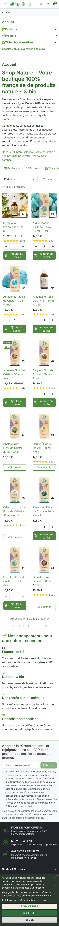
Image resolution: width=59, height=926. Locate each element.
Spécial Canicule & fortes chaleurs (23, 48)
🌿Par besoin (10, 29)
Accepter (29, 913)
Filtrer (48, 179)
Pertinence (10, 179)
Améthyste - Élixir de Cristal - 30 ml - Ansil (44, 300)
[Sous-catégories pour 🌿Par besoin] (55, 29)
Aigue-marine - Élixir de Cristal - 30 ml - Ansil (43, 226)
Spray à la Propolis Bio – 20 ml (13, 226)
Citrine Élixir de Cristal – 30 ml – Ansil (43, 447)
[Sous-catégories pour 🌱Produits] (55, 35)
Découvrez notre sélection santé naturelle (27, 152)
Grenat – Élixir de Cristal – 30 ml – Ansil (43, 581)
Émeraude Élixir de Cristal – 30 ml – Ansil (44, 511)
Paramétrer (29, 906)
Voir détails (15, 467)
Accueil (8, 22)
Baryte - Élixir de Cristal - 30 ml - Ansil (43, 374)
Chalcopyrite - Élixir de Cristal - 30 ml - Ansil (13, 447)
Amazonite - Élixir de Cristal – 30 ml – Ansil (14, 300)
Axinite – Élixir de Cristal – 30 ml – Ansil (14, 374)
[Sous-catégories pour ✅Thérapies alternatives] (55, 42)
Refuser (29, 919)
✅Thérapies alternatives (17, 42)
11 (39, 626)
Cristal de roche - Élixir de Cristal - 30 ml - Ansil (14, 511)
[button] (41, 4)
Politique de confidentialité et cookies (24, 900)
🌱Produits (9, 35)
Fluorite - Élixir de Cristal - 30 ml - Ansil (14, 581)
